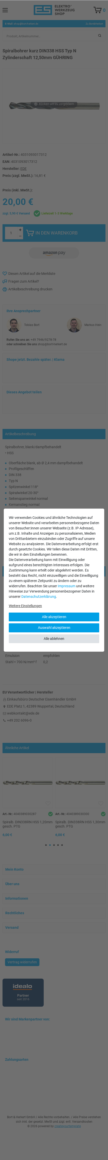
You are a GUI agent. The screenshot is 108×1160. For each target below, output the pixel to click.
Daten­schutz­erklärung (38, 597)
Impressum (66, 586)
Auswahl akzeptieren (54, 628)
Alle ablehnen (54, 639)
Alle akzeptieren (54, 617)
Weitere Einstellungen (25, 606)
